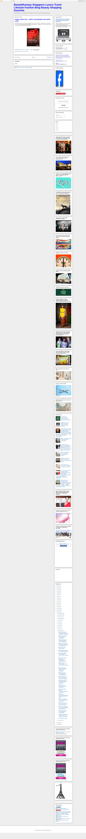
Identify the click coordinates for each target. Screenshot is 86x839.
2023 (58, 591)
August (59, 620)
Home (33, 57)
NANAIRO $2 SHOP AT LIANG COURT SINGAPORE (62, 637)
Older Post (49, 57)
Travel (57, 129)
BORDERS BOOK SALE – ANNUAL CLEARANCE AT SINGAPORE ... (63, 644)
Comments (59, 117)
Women (26, 51)
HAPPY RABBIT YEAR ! (62, 718)
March (59, 628)
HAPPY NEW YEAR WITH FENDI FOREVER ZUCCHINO (66, 439)
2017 (58, 601)
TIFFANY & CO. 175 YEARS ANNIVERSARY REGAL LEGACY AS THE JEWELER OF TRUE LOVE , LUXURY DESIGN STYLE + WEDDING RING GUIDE (63, 447)
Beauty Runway (59, 60)
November (60, 615)
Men (22, 51)
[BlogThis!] (35, 49)
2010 (58, 722)
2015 (58, 604)
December (60, 613)
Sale (24, 51)
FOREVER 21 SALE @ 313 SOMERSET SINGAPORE (62, 711)
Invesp (60, 819)
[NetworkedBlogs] (63, 543)
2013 (58, 608)
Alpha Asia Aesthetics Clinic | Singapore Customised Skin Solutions (65, 454)
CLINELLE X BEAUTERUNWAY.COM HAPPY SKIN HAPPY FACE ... (63, 696)
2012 (58, 610)
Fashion (19, 51)
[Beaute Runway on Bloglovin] (60, 798)
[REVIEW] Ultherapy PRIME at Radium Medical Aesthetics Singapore (63, 20)
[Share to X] (36, 49)
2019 (58, 598)
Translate (65, 49)
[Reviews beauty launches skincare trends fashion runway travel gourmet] (63, 812)
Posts (58, 115)
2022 (58, 592)
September (60, 618)
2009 (58, 724)
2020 (58, 596)
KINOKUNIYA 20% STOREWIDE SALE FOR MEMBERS (62, 673)
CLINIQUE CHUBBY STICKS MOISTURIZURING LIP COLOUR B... (63, 691)
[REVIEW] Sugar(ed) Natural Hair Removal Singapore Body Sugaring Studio (66, 460)
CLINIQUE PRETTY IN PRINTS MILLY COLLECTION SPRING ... (63, 664)
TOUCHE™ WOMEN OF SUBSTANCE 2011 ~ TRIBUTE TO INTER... (63, 715)
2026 (58, 586)
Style (57, 125)
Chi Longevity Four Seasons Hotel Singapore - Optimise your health (66, 465)
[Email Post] (31, 49)
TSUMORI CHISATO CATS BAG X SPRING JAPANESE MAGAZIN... (63, 633)
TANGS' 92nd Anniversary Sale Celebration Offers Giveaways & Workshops (66, 418)
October (60, 616)
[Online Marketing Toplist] (61, 808)
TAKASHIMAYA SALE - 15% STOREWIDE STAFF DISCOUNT (62, 641)
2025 (58, 587)
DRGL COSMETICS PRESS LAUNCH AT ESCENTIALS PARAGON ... (62, 669)
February (60, 630)
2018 (58, 599)
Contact (57, 127)
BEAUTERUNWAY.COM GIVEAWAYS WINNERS (63, 651)
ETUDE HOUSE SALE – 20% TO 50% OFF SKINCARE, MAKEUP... (63, 677)
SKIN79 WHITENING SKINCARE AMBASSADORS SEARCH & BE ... (62, 660)
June (59, 623)
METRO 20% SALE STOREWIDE (62, 648)
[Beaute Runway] (59, 86)
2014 (58, 606)
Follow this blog (63, 545)
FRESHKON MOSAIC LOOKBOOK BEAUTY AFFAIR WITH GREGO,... (63, 682)
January (60, 720)
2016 (58, 603)
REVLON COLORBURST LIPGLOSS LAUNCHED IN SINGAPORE (63, 707)
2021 (58, 594)
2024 (58, 589)
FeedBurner (66, 107)
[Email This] (33, 49)
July (59, 622)
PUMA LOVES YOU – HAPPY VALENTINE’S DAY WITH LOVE (63, 704)
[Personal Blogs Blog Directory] (59, 813)
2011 (58, 611)
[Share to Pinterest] (38, 49)
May (59, 625)
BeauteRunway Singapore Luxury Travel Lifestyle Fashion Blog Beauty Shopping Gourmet (38, 7)
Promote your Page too (59, 87)
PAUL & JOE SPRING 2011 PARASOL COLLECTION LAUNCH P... (63, 655)
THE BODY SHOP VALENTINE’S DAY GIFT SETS (62, 686)
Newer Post (17, 57)
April (59, 627)
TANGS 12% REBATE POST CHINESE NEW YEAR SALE (63, 700)
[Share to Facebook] (37, 49)
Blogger (49, 830)
